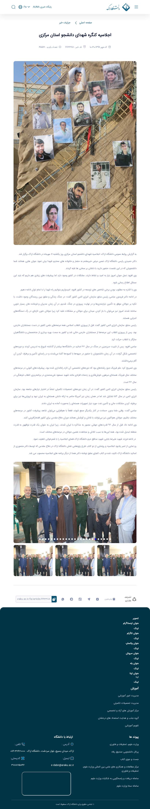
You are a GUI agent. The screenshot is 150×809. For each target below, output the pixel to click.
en (24, 17)
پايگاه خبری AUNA (42, 7)
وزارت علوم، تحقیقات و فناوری (124, 744)
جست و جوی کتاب (129, 759)
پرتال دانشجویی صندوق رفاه (125, 752)
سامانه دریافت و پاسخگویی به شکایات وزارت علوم (115, 779)
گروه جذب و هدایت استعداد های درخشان (118, 718)
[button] (110, 539)
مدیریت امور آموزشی (128, 696)
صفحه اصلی (85, 23)
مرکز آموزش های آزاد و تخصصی (123, 711)
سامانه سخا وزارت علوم (128, 786)
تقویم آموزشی (132, 726)
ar (24, 22)
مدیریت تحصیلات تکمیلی (126, 703)
